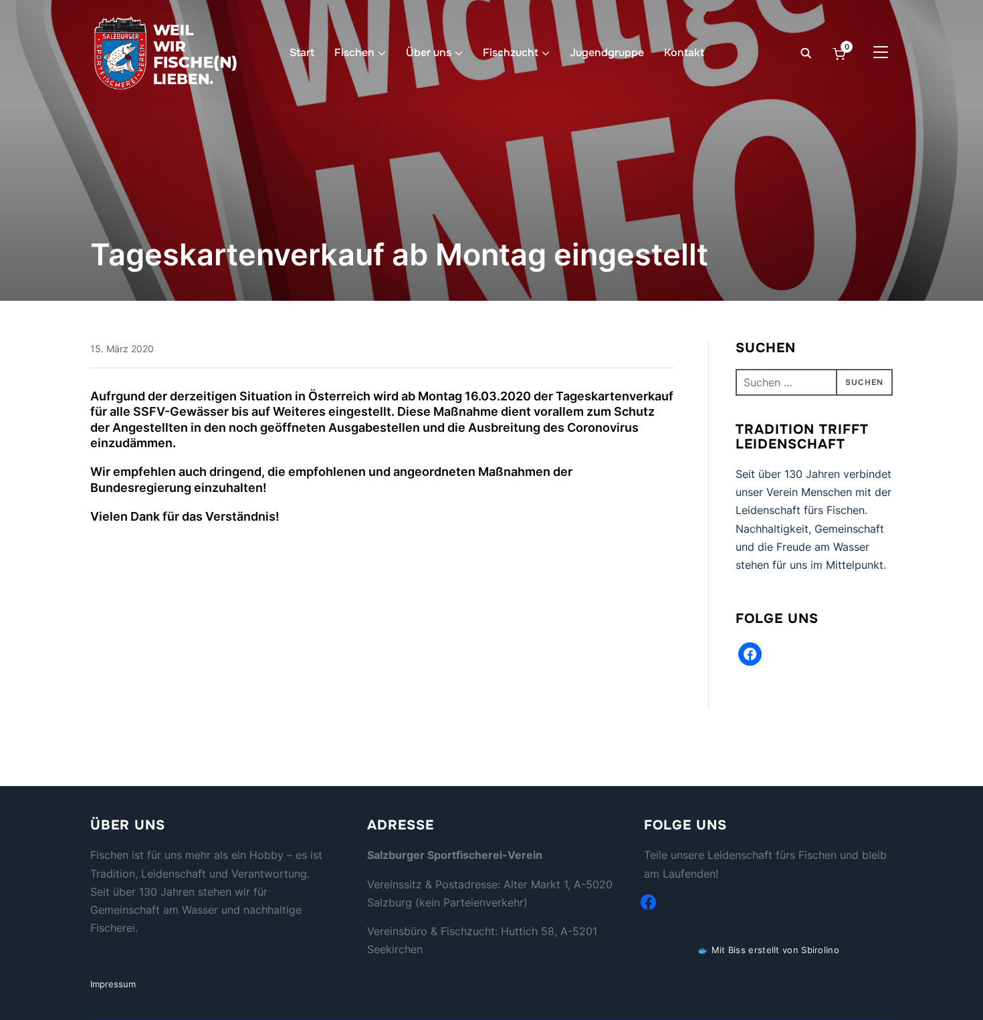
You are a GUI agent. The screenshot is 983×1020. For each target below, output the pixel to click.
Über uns (428, 52)
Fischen (354, 52)
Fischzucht (510, 52)
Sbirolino (820, 949)
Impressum (113, 984)
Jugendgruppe (607, 52)
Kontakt (684, 52)
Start (302, 52)
